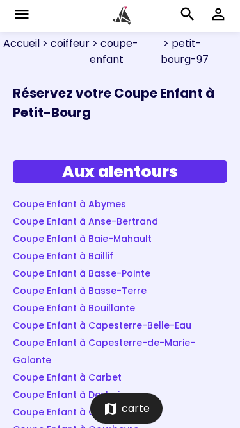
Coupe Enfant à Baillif (63, 256)
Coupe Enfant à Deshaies (72, 394)
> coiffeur (65, 43)
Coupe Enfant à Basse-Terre (80, 290)
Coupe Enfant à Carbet (67, 377)
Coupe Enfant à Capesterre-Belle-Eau (102, 325)
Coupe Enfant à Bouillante (74, 308)
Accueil (21, 43)
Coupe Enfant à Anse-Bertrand (85, 221)
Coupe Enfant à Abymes (69, 204)
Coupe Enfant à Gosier (66, 412)
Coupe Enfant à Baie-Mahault (82, 238)
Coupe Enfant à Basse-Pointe (81, 273)
